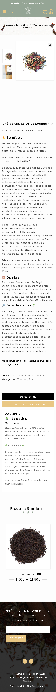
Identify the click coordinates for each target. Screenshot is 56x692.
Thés (18, 25)
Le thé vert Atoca (33, 263)
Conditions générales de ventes (28, 677)
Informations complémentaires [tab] (28, 403)
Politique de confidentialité (28, 673)
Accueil (10, 25)
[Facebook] (25, 661)
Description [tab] (28, 396)
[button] (50, 45)
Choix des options (29, 587)
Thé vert (27, 25)
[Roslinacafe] (28, 10)
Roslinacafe (39, 686)
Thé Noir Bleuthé (52, 125)
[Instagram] (31, 661)
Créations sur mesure (48, 127)
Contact (28, 681)
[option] (7, 56)
